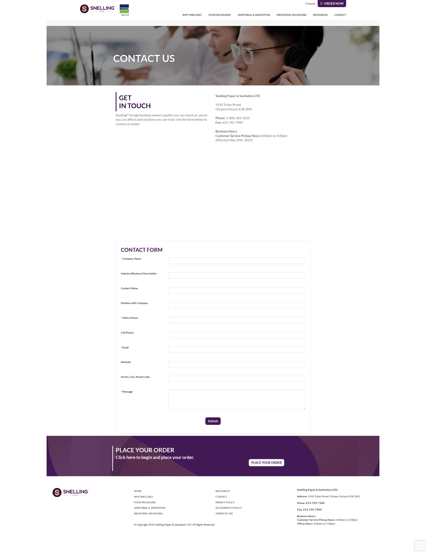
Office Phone (129, 317)
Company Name (131, 258)
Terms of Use (224, 513)
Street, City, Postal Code (135, 376)
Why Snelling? (192, 14)
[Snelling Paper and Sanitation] (105, 9)
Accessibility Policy (228, 507)
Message (127, 391)
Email (125, 347)
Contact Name (129, 288)
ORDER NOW (334, 3)
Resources (320, 14)
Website (126, 362)
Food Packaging (220, 14)
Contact (340, 14)
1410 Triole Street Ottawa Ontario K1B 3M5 (334, 496)
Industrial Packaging (292, 14)
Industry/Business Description (139, 273)
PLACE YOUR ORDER (266, 462)
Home (138, 491)
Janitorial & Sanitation (253, 14)
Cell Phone (127, 332)
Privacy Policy (225, 502)
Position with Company (134, 303)
